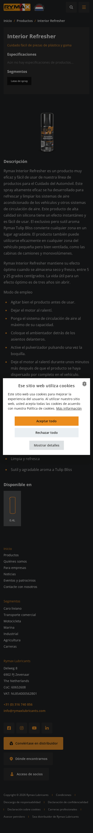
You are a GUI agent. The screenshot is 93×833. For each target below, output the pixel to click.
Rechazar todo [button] (46, 432)
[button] (46, 445)
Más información (69, 408)
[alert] (46, 416)
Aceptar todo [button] (46, 421)
